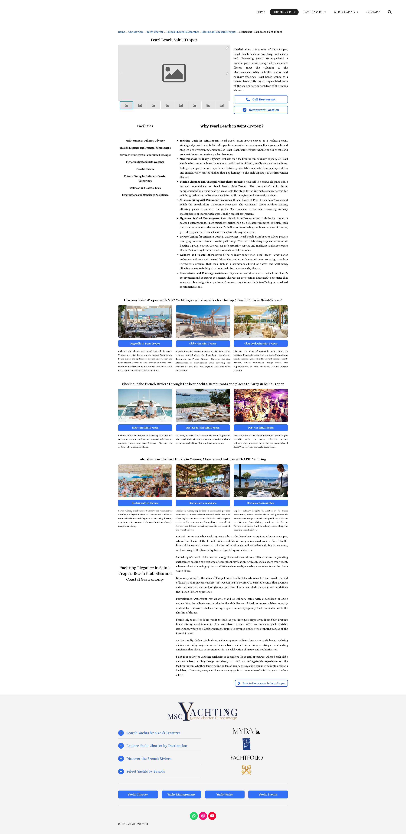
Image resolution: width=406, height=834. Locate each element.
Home (121, 31)
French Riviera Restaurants (183, 31)
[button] (227, 47)
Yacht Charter (155, 31)
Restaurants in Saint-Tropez (219, 31)
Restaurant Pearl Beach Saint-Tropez (260, 31)
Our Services (136, 31)
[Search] (390, 12)
